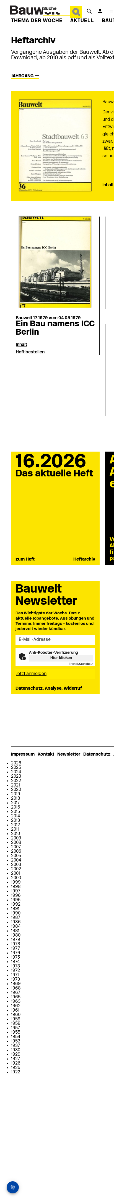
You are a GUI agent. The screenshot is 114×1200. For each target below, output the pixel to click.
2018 (15, 798)
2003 (16, 865)
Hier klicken (61, 658)
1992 (15, 904)
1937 (15, 1046)
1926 (15, 1063)
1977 (15, 948)
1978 (15, 944)
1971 (15, 975)
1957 (15, 1028)
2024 (16, 772)
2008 (16, 843)
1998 (16, 887)
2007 (16, 847)
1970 (15, 979)
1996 (16, 896)
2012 (15, 825)
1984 (15, 926)
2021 (15, 785)
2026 (16, 763)
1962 (15, 1006)
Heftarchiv (84, 559)
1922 (15, 1072)
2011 (15, 829)
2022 (16, 781)
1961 (15, 1010)
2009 (16, 838)
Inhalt (108, 185)
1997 (15, 891)
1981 (15, 931)
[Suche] (89, 11)
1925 (15, 1068)
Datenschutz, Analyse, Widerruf (48, 688)
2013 (15, 820)
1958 (15, 1024)
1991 (15, 909)
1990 (15, 913)
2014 (15, 816)
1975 (15, 957)
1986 (16, 922)
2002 (16, 869)
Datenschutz (96, 754)
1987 (15, 918)
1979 (15, 940)
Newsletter (68, 754)
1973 (15, 966)
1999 (16, 882)
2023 (16, 776)
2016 (15, 807)
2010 (15, 834)
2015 (15, 812)
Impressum (23, 754)
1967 (15, 993)
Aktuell (82, 20)
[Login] (100, 11)
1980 (15, 935)
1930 (15, 1050)
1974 (15, 962)
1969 (16, 984)
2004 (16, 860)
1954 (15, 1037)
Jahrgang (23, 76)
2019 (15, 794)
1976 (15, 953)
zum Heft (25, 559)
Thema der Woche (37, 20)
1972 (15, 971)
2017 (15, 803)
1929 (15, 1054)
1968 (16, 988)
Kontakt (46, 754)
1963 (15, 1001)
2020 (16, 790)
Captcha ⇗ (81, 664)
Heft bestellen (30, 352)
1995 (15, 900)
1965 (15, 997)
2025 (16, 768)
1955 (15, 1032)
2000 (16, 878)
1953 (15, 1041)
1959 (15, 1019)
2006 (16, 851)
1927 (15, 1059)
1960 (15, 1015)
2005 (16, 856)
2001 (15, 873)
